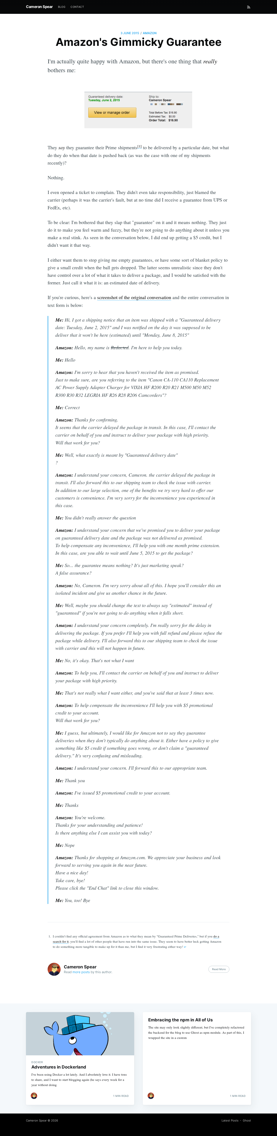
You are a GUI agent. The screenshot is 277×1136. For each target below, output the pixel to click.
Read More (219, 969)
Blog (62, 6)
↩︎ (185, 947)
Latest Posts (230, 1120)
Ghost (247, 1120)
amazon (149, 33)
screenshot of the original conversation (134, 297)
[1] (139, 146)
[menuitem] (61, 7)
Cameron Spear (39, 7)
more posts (81, 972)
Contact (77, 6)
